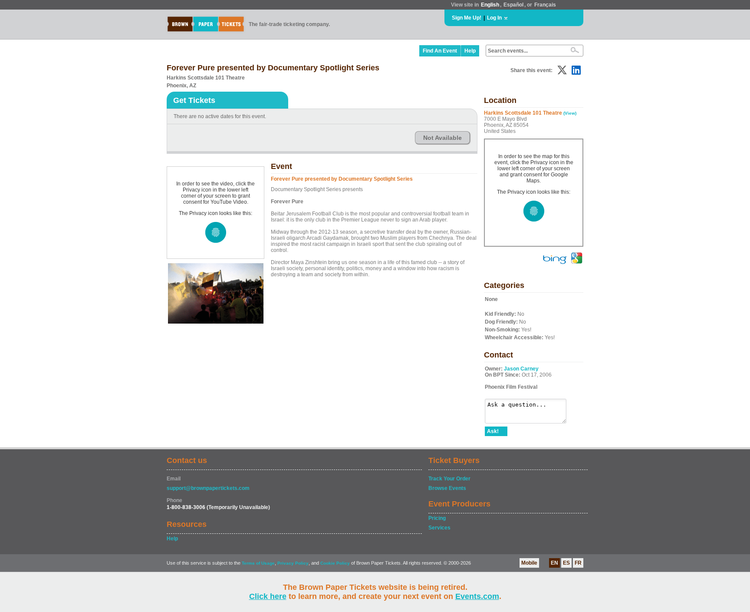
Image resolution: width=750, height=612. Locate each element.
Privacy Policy (293, 563)
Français (545, 5)
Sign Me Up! (466, 18)
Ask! (493, 431)
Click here (267, 596)
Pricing (437, 518)
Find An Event (440, 51)
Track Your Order (449, 479)
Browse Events (447, 488)
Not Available (442, 137)
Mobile (529, 563)
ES (566, 563)
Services (439, 528)
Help (470, 51)
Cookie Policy (335, 563)
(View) (569, 113)
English (490, 5)
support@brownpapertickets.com (208, 488)
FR (578, 563)
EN (554, 563)
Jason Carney (521, 369)
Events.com (477, 596)
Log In (494, 18)
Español (513, 5)
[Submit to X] (562, 70)
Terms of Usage (258, 563)
